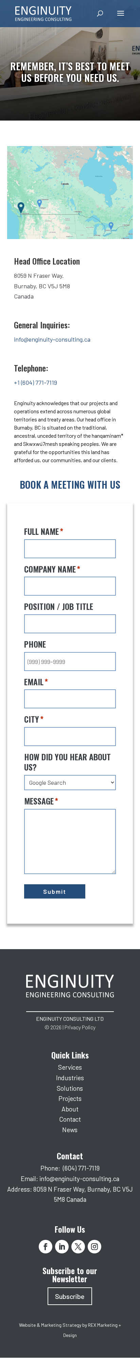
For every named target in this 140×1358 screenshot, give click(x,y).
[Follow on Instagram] (94, 1246)
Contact (70, 1119)
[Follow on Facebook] (45, 1246)
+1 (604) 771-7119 (35, 382)
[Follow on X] (78, 1246)
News (69, 1130)
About (70, 1109)
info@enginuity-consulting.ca (52, 339)
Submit (54, 891)
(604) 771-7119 (81, 1168)
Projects (70, 1098)
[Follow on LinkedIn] (62, 1246)
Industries (70, 1078)
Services (70, 1067)
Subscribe (70, 1296)
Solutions (70, 1088)
